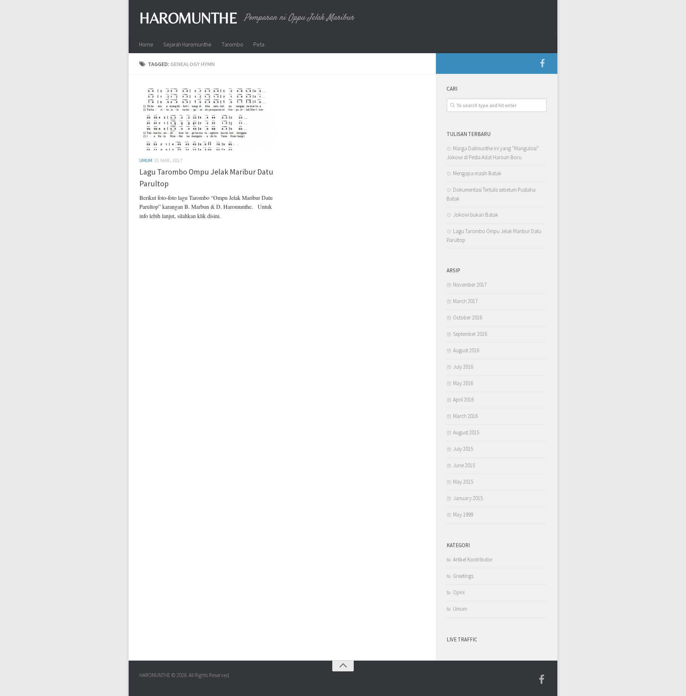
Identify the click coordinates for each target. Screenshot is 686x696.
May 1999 (463, 514)
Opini (458, 592)
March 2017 (465, 301)
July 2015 (463, 448)
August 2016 (466, 350)
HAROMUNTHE (188, 17)
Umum (145, 160)
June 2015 (464, 465)
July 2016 (463, 366)
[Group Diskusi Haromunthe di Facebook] (542, 63)
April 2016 (463, 399)
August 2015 (466, 432)
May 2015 (463, 481)
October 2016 (467, 317)
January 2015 (468, 498)
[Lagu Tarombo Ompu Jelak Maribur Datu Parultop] (208, 117)
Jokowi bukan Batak (475, 214)
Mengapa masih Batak (477, 173)
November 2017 (470, 284)
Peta (258, 44)
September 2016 (470, 334)
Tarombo (232, 44)
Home (146, 44)
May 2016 (463, 383)
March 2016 (465, 416)
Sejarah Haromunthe (187, 44)
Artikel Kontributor (473, 559)
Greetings (463, 576)
